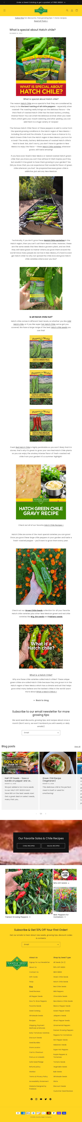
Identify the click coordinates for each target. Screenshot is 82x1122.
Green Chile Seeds (34, 610)
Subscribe (19, 18)
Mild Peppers (58, 991)
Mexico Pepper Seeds (61, 1006)
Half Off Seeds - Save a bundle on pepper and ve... (18, 779)
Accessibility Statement (39, 1081)
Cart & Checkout (36, 1052)
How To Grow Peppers (38, 1001)
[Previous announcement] (4, 2)
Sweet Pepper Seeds (61, 1011)
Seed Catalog (34, 1011)
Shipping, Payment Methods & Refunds (37, 1026)
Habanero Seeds (60, 1045)
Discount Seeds (35, 1038)
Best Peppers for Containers (61, 916)
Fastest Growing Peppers (16, 917)
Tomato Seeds (59, 1062)
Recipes (32, 1020)
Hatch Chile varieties (51, 146)
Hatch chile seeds (59, 327)
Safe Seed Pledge (36, 1062)
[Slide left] (36, 813)
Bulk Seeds (57, 1072)
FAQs (31, 982)
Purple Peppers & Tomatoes (60, 1055)
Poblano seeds (55, 616)
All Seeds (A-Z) (59, 962)
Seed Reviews (34, 991)
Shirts (55, 1081)
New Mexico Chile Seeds (63, 1001)
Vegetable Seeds (60, 1067)
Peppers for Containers (62, 1035)
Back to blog (42, 700)
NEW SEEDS (57, 972)
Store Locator (34, 1047)
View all (77, 747)
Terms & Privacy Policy (38, 1076)
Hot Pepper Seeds (60, 1040)
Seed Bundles (34, 1043)
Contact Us (33, 972)
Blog (31, 986)
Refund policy (34, 1067)
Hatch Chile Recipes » (54, 525)
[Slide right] (45, 813)
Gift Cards (33, 977)
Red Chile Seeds (59, 986)
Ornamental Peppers (61, 1025)
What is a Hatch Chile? (41, 675)
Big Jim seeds (37, 616)
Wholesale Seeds (36, 1016)
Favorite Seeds (35, 1006)
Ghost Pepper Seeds (61, 1020)
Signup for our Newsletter (39, 962)
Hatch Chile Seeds (60, 982)
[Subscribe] (57, 732)
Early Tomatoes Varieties (39, 1033)
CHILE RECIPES (29, 846)
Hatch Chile (26, 103)
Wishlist (32, 1072)
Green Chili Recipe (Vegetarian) (52, 779)
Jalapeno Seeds (59, 1016)
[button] (4, 10)
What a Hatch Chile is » (46, 692)
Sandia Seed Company (43, 1117)
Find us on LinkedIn (36, 1057)
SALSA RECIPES (53, 846)
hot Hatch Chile (48, 324)
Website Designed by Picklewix (37, 1087)
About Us (33, 967)
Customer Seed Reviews (63, 1091)
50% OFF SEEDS (60, 883)
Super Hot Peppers (60, 1050)
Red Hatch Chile (23, 447)
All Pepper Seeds (36, 996)
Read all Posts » (41, 21)
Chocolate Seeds (60, 996)
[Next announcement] (77, 2)
